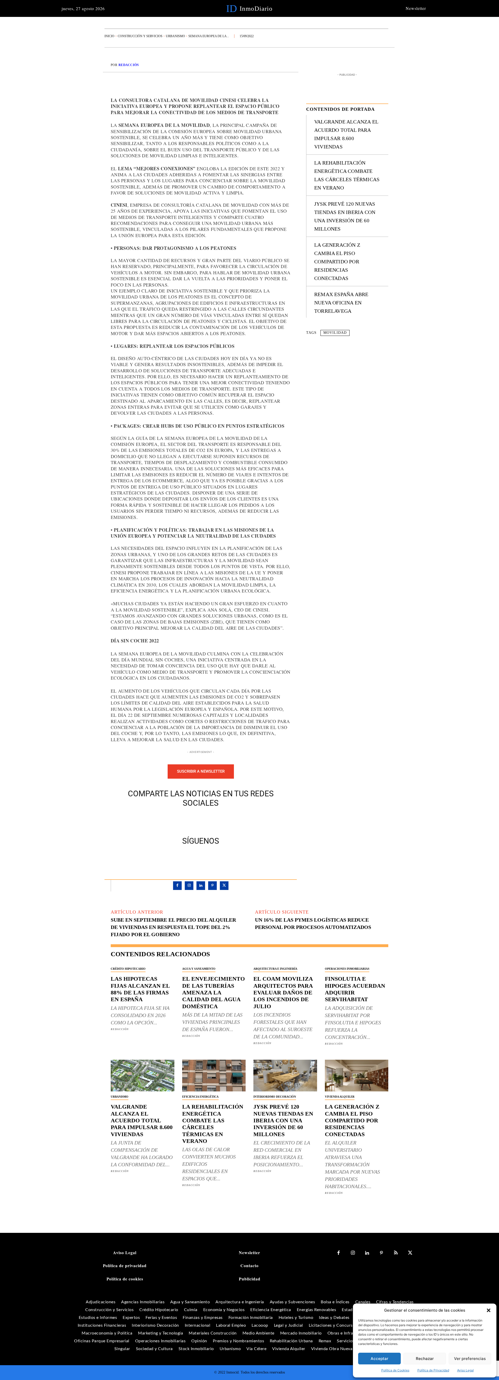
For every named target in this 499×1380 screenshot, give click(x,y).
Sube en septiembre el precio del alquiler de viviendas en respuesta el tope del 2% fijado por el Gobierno (173, 927)
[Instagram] (189, 885)
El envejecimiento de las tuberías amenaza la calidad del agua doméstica (213, 992)
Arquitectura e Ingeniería (275, 968)
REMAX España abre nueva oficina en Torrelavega (341, 302)
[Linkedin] (200, 885)
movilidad (335, 333)
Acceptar (379, 1358)
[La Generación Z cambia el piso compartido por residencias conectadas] (357, 1075)
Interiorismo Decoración (274, 1096)
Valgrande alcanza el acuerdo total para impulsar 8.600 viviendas (142, 1120)
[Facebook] (183, 821)
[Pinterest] (206, 821)
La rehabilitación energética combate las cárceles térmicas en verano (212, 1123)
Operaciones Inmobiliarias (347, 968)
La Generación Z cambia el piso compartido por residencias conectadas (337, 261)
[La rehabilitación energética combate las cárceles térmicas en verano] (214, 1075)
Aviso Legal (465, 1370)
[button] (488, 1310)
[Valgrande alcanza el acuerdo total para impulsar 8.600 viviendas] (142, 1075)
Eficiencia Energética (200, 1096)
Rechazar (425, 1358)
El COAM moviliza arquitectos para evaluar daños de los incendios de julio (283, 992)
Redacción (129, 65)
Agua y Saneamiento (198, 968)
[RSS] (396, 1253)
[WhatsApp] (218, 821)
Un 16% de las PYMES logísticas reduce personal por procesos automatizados (313, 923)
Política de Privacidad (433, 1370)
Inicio (109, 36)
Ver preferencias (470, 1358)
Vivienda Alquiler (339, 1096)
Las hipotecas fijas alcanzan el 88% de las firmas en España (140, 989)
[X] (194, 821)
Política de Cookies (395, 1370)
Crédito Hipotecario (128, 968)
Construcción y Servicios (140, 36)
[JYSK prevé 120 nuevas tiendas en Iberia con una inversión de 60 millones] (285, 1075)
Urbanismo (175, 36)
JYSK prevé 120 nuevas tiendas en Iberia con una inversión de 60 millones (283, 1120)
